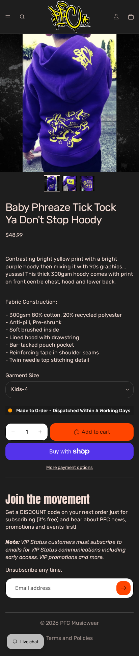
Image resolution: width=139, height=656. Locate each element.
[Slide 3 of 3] (87, 183)
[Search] (22, 16)
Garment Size (22, 375)
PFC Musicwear (79, 623)
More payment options (69, 467)
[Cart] (130, 16)
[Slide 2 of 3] (69, 183)
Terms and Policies (69, 638)
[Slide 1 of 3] (52, 183)
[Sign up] (123, 588)
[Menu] (8, 17)
